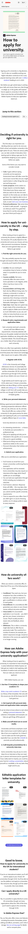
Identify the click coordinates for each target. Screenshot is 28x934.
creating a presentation (16, 761)
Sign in (23, 2)
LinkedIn (23, 738)
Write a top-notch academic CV (11, 691)
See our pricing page (13, 925)
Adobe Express (5, 6)
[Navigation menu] (2, 2)
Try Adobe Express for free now (14, 845)
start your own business (20, 202)
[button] (18, 2)
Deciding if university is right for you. (10, 116)
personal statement (15, 712)
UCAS (5, 364)
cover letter (22, 418)
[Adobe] (8, 2)
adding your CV (14, 388)
